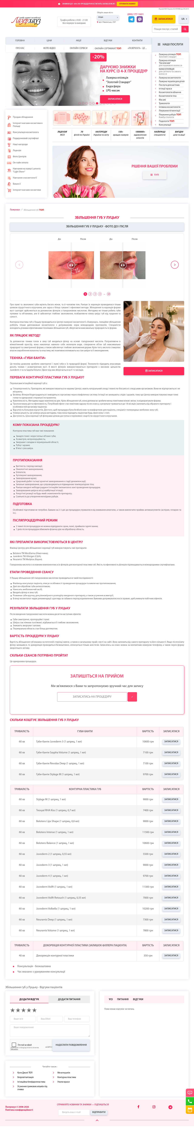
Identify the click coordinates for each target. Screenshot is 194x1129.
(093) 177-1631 (135, 14)
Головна (20, 41)
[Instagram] (153, 1107)
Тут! (156, 175)
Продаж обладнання (23, 117)
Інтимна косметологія (169, 107)
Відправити (98, 1112)
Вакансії (17, 184)
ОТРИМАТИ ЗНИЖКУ (127, 4)
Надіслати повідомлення (71, 1045)
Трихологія (164, 103)
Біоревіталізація (25, 1077)
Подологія (166, 121)
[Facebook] (138, 1107)
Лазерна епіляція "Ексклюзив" (170, 63)
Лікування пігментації (169, 111)
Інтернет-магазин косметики (27, 190)
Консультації (165, 125)
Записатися (165, 19)
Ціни (49, 41)
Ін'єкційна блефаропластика (31, 1082)
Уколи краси (63, 1082)
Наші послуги (173, 44)
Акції (78, 41)
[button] (80, 103)
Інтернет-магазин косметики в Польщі (28, 125)
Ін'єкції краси (165, 89)
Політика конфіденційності (19, 1110)
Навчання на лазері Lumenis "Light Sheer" (27, 170)
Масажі (162, 100)
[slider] (71, 265)
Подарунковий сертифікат (26, 138)
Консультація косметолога (26, 132)
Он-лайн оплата (20, 163)
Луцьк (100, 17)
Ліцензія (17, 151)
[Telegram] (170, 1109)
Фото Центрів (19, 157)
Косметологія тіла (167, 96)
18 (109, 294)
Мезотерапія (63, 1073)
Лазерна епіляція (170, 55)
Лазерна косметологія (170, 78)
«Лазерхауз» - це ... (137, 48)
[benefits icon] (62, 118)
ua (183, 19)
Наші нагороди (20, 144)
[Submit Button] (185, 29)
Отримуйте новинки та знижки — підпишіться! (83, 1105)
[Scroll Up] (97, 1120)
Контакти (137, 41)
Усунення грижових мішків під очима (32, 1088)
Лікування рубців (170, 115)
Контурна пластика (66, 1077)
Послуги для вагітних (169, 85)
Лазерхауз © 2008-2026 (17, 1107)
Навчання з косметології (25, 178)
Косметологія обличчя (170, 92)
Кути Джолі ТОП (25, 1073)
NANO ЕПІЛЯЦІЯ (170, 71)
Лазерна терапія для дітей (171, 81)
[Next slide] (175, 265)
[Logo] (28, 21)
